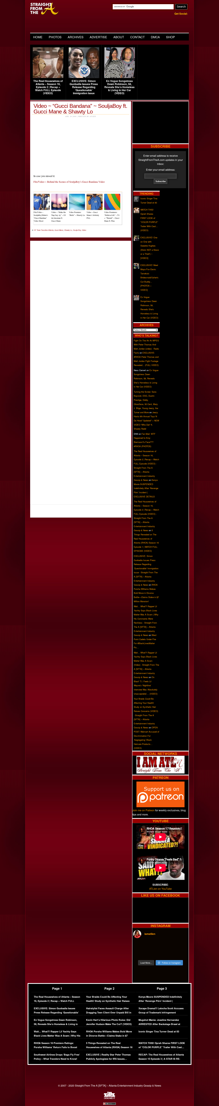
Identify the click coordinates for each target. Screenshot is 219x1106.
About (118, 37)
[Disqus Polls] (81, 283)
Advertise (98, 37)
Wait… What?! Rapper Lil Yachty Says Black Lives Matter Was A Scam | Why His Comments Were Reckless (57, 1035)
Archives (76, 37)
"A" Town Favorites (41, 230)
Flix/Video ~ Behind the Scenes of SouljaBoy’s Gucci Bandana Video (69, 181)
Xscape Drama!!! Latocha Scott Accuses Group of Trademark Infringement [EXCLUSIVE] (161, 1012)
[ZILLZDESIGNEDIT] (109, 1098)
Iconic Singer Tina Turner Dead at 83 (159, 1031)
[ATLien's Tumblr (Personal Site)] (160, 772)
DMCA (155, 37)
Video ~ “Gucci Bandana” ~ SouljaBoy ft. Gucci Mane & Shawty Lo (80, 109)
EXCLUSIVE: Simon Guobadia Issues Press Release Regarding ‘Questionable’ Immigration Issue (84, 87)
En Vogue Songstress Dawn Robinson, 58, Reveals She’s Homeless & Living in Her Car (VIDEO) (119, 87)
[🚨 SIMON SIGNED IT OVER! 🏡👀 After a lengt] (181, 953)
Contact (137, 37)
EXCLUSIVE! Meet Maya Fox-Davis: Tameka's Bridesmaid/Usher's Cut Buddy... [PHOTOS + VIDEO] (149, 277)
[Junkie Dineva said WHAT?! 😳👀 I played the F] (153, 953)
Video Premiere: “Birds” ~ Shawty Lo (77, 213)
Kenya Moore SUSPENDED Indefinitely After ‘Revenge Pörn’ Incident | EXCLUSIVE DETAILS (146, 488)
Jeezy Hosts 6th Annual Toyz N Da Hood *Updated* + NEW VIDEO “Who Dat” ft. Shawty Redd (146, 420)
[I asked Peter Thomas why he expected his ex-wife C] (181, 945)
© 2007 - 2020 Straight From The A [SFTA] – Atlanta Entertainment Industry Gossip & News (109, 1085)
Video (84, 230)
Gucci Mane (59, 230)
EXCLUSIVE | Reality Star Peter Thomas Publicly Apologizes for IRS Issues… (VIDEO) (108, 1059)
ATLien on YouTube (160, 888)
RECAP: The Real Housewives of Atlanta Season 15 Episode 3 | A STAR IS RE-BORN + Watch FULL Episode (161, 1059)
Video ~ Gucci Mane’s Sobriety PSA (93, 215)
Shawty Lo (68, 230)
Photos (55, 37)
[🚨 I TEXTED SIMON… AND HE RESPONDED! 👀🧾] (167, 953)
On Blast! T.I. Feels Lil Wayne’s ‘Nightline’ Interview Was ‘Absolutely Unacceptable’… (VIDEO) (145, 685)
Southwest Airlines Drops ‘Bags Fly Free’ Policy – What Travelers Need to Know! (57, 1057)
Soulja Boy (77, 230)
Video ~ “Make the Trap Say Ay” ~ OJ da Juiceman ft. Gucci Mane (58, 216)
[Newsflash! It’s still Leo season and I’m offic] (139, 945)
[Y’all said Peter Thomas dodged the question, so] (167, 945)
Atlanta (51, 230)
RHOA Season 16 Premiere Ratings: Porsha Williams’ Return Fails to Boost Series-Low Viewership (55, 1047)
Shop (170, 37)
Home (37, 37)
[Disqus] (80, 370)
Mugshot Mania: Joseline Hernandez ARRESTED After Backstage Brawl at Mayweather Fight (159, 1024)
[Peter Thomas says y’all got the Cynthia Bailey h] (139, 953)
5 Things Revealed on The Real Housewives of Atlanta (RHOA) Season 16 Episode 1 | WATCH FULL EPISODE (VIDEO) (109, 1049)
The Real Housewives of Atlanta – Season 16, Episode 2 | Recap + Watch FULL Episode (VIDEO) (48, 87)
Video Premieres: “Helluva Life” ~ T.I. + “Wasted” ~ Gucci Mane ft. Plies (112, 216)
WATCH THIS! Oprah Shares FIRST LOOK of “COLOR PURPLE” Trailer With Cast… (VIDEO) (162, 1047)
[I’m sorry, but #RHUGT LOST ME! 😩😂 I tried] (153, 945)
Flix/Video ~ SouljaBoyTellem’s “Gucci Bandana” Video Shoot (41, 216)
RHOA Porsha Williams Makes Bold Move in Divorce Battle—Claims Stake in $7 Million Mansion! (146, 593)
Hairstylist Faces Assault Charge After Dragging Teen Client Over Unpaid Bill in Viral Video (108, 1012)
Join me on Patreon (143, 810)
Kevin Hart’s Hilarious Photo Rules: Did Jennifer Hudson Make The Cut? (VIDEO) (109, 1022)
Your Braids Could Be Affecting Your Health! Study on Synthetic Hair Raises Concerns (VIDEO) (108, 1001)
